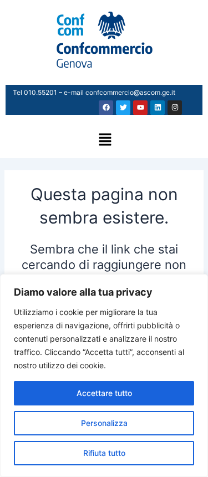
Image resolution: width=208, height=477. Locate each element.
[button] (105, 141)
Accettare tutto (104, 393)
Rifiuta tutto (104, 453)
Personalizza (104, 423)
